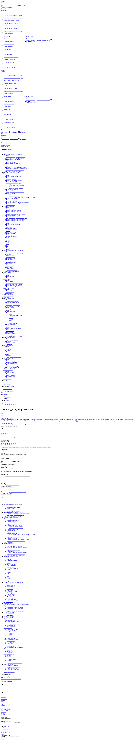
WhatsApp (7, 400)
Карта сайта (3, 712)
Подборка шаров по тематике (13, 224)
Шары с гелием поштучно (15, 315)
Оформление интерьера (12, 340)
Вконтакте (7, 397)
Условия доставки (5, 708)
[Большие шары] (13, 35)
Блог (2, 704)
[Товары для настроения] (13, 63)
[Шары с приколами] (13, 45)
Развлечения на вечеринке (44, 424)
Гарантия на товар (5, 709)
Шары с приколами (29, 421)
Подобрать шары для (11, 209)
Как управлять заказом (6, 715)
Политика (3, 700)
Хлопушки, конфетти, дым (18, 424)
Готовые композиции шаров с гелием (15, 157)
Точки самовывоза (6, 393)
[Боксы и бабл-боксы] (13, 42)
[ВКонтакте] (1, 404)
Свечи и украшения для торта (13, 328)
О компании (4, 699)
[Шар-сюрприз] (13, 48)
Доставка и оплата (10, 372)
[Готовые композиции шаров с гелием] (13, 14)
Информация (4, 705)
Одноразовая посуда (11, 347)
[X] (7, 404)
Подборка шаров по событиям (13, 176)
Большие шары (10, 276)
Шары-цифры (9, 281)
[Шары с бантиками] (13, 32)
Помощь (3, 713)
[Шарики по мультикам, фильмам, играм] (13, 29)
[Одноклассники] (3, 404)
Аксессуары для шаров (113, 421)
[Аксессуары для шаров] (13, 66)
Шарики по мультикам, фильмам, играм (16, 253)
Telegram (7, 398)
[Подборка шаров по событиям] (13, 22)
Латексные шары (10, 311)
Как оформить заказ (5, 714)
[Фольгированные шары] (13, 50)
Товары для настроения (12, 360)
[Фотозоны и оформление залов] (13, 19)
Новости (3, 701)
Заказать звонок (4, 146)
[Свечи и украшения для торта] (13, 55)
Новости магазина (6, 677)
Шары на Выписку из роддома (16, 185)
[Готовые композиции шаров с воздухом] (13, 16)
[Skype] (13, 404)
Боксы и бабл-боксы (19, 421)
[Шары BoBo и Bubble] (13, 40)
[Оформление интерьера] (13, 58)
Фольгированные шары (12, 301)
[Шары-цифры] (13, 37)
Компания (3, 697)
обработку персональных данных (17, 492)
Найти (2, 739)
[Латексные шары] (13, 53)
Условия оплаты (4, 706)
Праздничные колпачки (6, 424)
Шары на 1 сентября (14, 196)
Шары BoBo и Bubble (11, 290)
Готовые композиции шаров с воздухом (16, 167)
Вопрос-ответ (4, 717)
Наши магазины (4, 710)
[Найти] (1, 4)
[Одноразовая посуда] (13, 61)
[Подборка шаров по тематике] (13, 27)
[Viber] (9, 404)
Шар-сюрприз (37, 421)
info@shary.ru (5, 394)
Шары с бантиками (117, 419)
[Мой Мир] (5, 404)
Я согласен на (14, 492)
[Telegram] (15, 404)
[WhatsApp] (11, 404)
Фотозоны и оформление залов (46, 419)
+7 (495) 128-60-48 (5, 9)
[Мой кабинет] (1, 130)
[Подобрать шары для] (13, 24)
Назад (7, 155)
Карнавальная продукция (31, 424)
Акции (2, 702)
